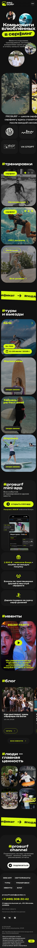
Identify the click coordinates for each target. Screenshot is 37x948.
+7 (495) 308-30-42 (15, 899)
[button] (32, 3)
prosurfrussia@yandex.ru (13, 895)
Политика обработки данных (13, 912)
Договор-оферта (9, 909)
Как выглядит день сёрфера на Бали (16, 715)
